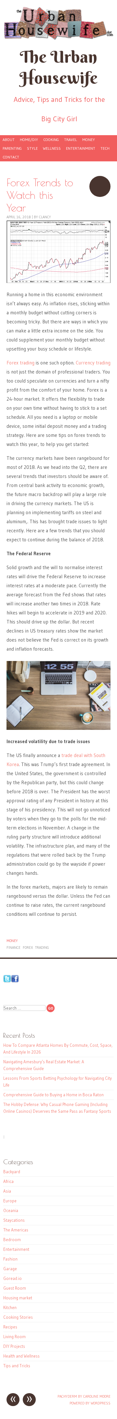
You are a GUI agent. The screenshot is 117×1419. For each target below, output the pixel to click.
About (9, 139)
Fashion (10, 1259)
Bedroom (12, 1239)
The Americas (15, 1229)
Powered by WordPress (90, 1403)
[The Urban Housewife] (58, 23)
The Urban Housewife (59, 67)
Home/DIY (29, 139)
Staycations (14, 1220)
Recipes (10, 1326)
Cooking (51, 139)
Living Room (14, 1336)
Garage (10, 1268)
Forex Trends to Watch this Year (99, 186)
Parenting (12, 148)
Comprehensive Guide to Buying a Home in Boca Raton (53, 1094)
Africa (8, 1181)
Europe (10, 1200)
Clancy (45, 217)
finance (13, 947)
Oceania (10, 1210)
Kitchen (10, 1307)
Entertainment (80, 148)
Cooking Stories (18, 1317)
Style (32, 148)
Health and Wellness (21, 1356)
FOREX (28, 947)
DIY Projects (14, 1346)
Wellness (52, 148)
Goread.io (12, 1278)
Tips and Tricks (16, 1365)
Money (88, 139)
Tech (105, 148)
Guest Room (14, 1288)
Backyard (11, 1171)
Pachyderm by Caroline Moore (84, 1396)
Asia (7, 1191)
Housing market (17, 1297)
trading (42, 947)
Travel (70, 139)
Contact (11, 157)
